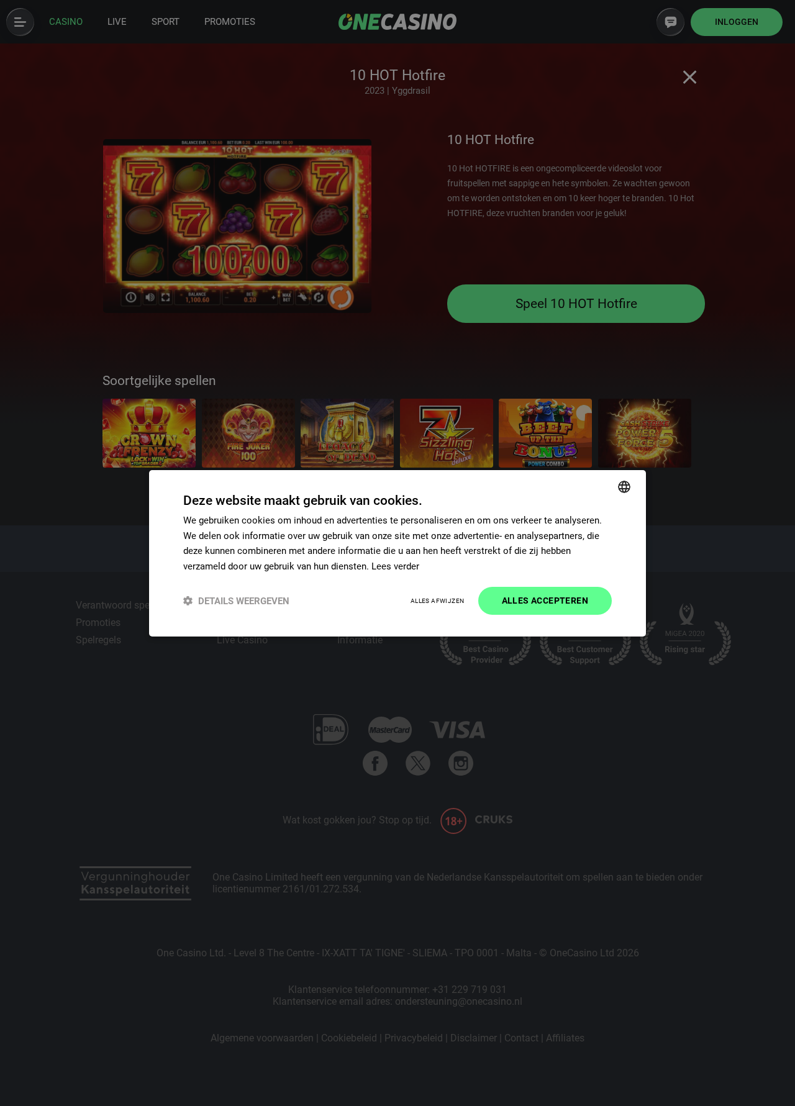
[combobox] (624, 486)
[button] (236, 601)
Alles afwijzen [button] (438, 600)
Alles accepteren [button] (545, 600)
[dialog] (397, 552)
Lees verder (395, 566)
